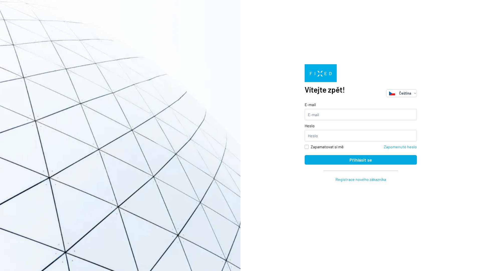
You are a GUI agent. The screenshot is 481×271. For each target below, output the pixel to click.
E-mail (310, 104)
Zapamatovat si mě (327, 146)
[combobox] (400, 93)
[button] (415, 93)
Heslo (310, 125)
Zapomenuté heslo (400, 146)
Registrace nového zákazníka (360, 179)
